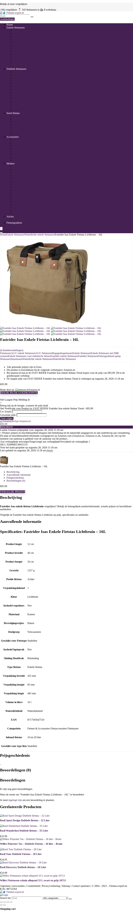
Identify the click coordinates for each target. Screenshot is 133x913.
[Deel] (7, 902)
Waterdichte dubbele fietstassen (29, 107)
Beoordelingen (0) (15, 480)
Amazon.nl (24, 421)
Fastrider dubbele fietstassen (27, 101)
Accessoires (12, 136)
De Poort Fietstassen (23, 187)
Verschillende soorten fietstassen (29, 219)
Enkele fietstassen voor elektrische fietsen (34, 45)
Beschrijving (12, 471)
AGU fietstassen (21, 172)
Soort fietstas (13, 113)
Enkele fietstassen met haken (27, 36)
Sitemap (66, 886)
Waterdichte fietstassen (24, 130)
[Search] (1, 232)
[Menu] (1, 228)
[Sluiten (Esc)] (11, 902)
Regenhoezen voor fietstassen (28, 157)
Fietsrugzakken (21, 127)
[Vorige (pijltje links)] (1, 905)
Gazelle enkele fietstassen (26, 51)
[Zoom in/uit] (1, 902)
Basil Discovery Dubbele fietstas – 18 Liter (23, 867)
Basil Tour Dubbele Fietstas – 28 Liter (21, 854)
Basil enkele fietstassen (24, 33)
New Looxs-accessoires (25, 154)
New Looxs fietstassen (24, 198)
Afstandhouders (21, 139)
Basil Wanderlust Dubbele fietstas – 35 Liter (24, 830)
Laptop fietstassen (22, 124)
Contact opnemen (81, 886)
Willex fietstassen (22, 213)
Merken (10, 163)
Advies (10, 216)
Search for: (5, 898)
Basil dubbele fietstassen (25, 98)
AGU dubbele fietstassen (26, 89)
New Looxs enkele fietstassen (28, 54)
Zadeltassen (19, 122)
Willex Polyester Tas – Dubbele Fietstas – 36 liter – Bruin (31, 843)
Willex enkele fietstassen (25, 62)
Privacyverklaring (51, 886)
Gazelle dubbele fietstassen (27, 74)
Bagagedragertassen (23, 119)
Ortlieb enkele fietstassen (25, 56)
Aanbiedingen (7, 19)
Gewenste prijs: (8, 415)
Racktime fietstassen (23, 201)
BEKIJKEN (6, 427)
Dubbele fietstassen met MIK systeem (32, 92)
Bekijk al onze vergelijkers (13, 4)
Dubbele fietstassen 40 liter (27, 83)
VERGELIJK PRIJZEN (12, 491)
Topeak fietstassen (22, 210)
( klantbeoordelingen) (11, 350)
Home (9, 24)
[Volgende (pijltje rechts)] (4, 905)
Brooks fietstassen (22, 181)
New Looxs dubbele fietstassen (29, 104)
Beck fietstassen (21, 178)
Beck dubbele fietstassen (25, 86)
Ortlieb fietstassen (22, 169)
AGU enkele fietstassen (25, 30)
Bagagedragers (20, 145)
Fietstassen (5, 353)
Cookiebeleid (33, 886)
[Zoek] (32, 16)
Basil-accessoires (21, 148)
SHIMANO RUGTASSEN (27, 204)
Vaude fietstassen (21, 166)
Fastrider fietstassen (23, 192)
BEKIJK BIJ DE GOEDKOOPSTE (19, 392)
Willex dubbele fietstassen (26, 109)
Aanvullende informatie (18, 474)
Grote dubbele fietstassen (26, 71)
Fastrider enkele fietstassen (26, 48)
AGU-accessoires (22, 142)
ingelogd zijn (15, 800)
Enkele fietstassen (15, 27)
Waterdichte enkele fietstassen (28, 59)
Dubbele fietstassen (16, 68)
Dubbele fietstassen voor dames (29, 77)
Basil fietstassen (21, 175)
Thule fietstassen (21, 207)
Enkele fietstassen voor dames (28, 42)
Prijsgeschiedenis (15, 477)
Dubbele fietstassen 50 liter (27, 80)
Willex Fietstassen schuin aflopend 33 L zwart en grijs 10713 (33, 880)
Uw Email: (5, 411)
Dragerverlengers (22, 151)
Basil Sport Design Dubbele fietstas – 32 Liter (25, 820)
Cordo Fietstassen (22, 184)
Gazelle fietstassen (22, 195)
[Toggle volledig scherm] (4, 902)
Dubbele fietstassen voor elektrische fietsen (35, 95)
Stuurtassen (19, 116)
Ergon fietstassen (21, 189)
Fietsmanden (19, 133)
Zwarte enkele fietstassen (26, 65)
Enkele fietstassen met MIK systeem (31, 39)
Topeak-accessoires (23, 160)
